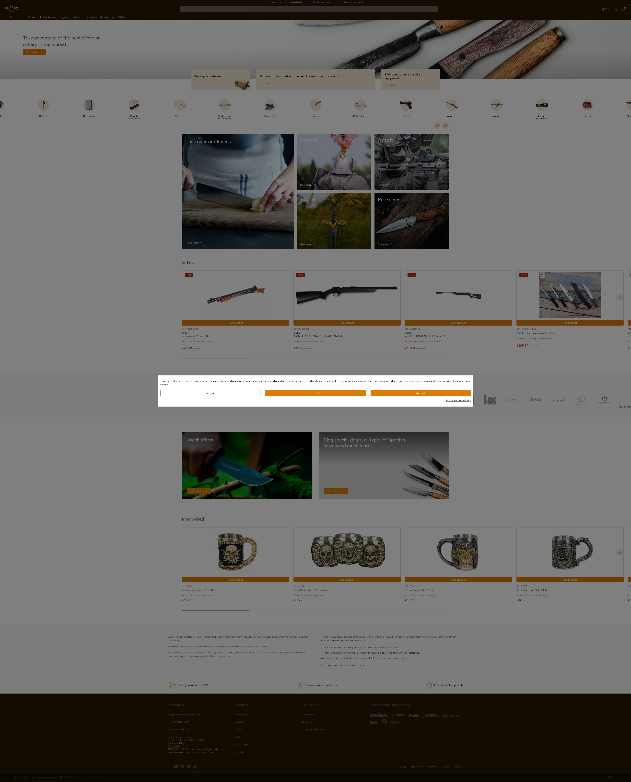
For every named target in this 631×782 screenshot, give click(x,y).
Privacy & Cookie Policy (458, 400)
